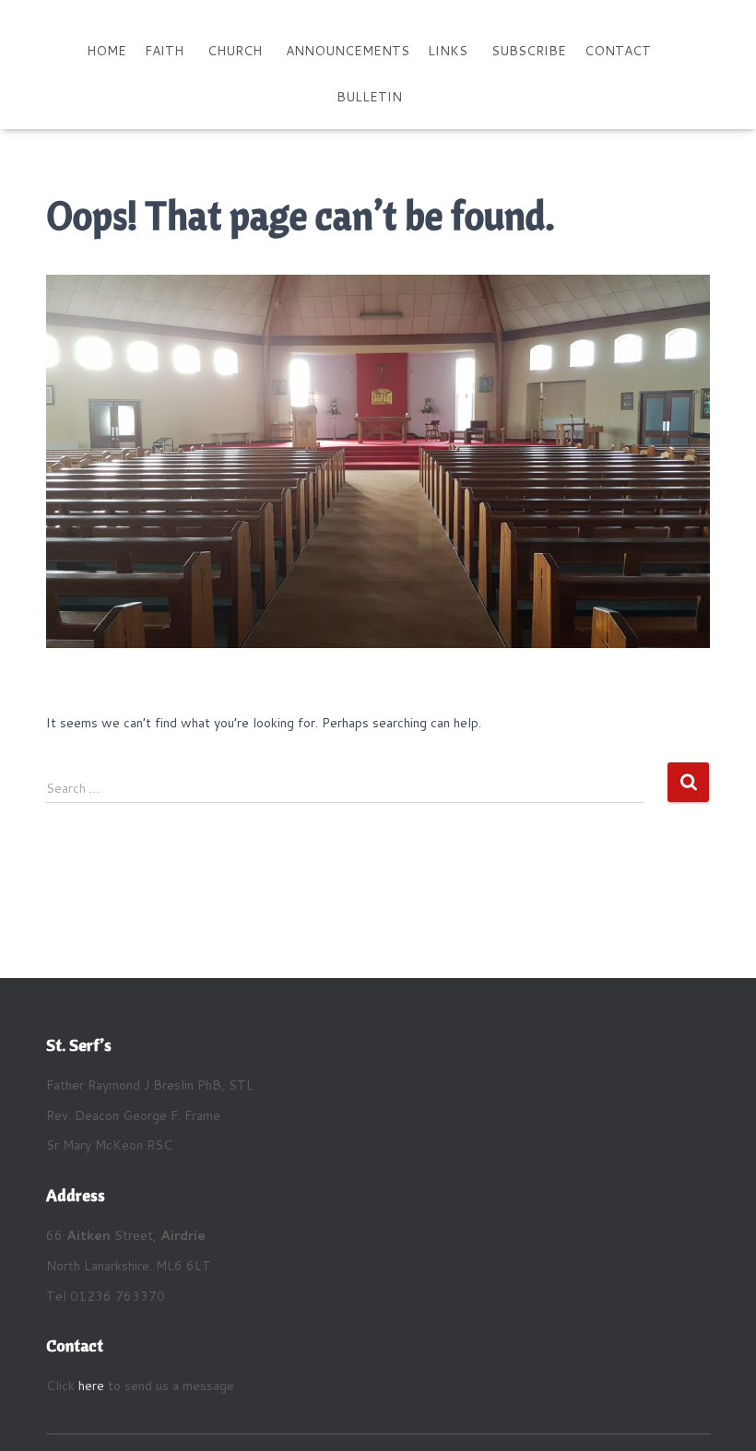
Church (234, 50)
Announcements (347, 50)
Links (447, 50)
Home (106, 50)
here (91, 1385)
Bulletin (369, 97)
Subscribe (528, 50)
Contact (618, 50)
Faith (164, 50)
